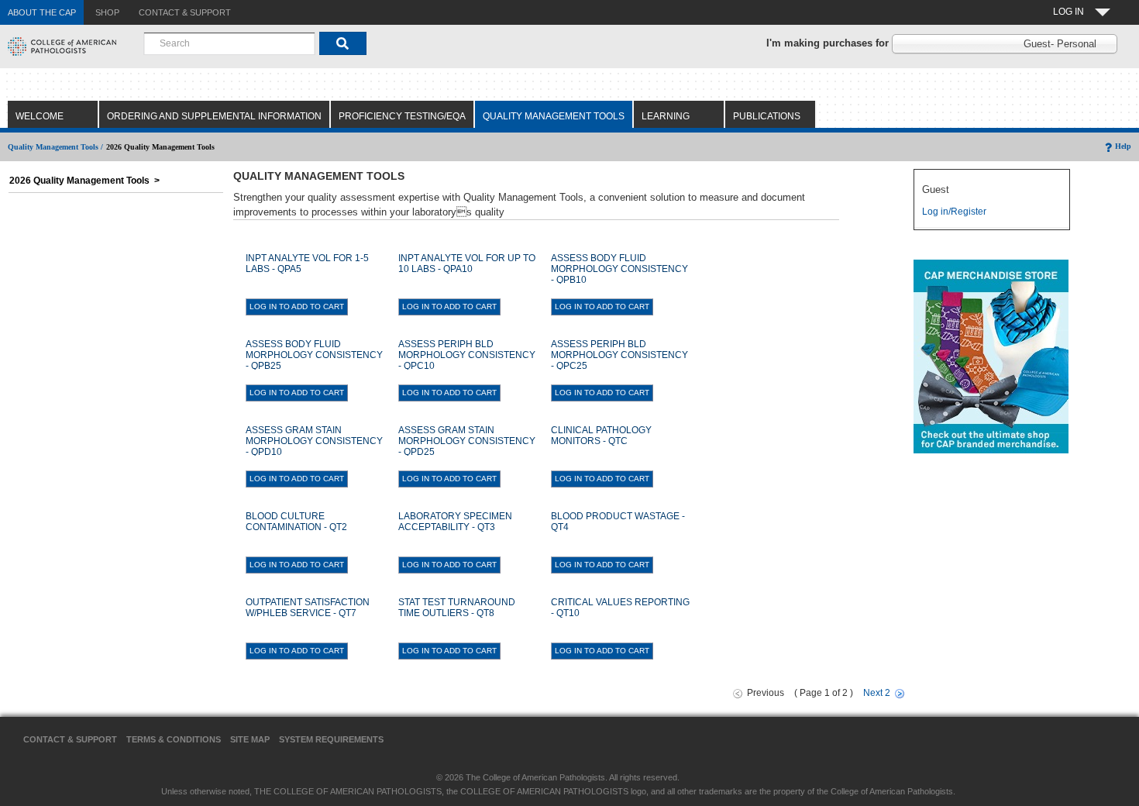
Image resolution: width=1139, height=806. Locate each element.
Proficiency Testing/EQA (402, 116)
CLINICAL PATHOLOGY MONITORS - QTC (601, 435)
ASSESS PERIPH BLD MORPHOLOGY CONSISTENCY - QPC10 (466, 355)
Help (1123, 146)
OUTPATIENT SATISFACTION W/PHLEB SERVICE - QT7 (308, 607)
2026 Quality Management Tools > (84, 180)
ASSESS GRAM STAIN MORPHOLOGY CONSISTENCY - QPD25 (466, 441)
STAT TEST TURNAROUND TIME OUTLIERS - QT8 (456, 607)
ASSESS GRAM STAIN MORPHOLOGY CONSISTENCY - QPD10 (314, 441)
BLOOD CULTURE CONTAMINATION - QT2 (296, 521)
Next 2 (876, 692)
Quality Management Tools (554, 116)
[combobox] (229, 43)
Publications (766, 116)
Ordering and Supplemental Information (214, 116)
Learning (666, 116)
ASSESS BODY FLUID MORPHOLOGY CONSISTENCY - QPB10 (619, 269)
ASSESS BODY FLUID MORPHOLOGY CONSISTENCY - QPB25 (314, 355)
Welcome (39, 116)
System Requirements (331, 739)
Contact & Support (70, 739)
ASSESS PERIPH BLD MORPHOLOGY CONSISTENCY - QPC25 (619, 355)
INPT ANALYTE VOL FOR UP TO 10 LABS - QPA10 (466, 263)
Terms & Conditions (173, 739)
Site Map (250, 739)
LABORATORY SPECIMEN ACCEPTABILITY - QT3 (455, 521)
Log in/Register (954, 211)
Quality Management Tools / (55, 147)
